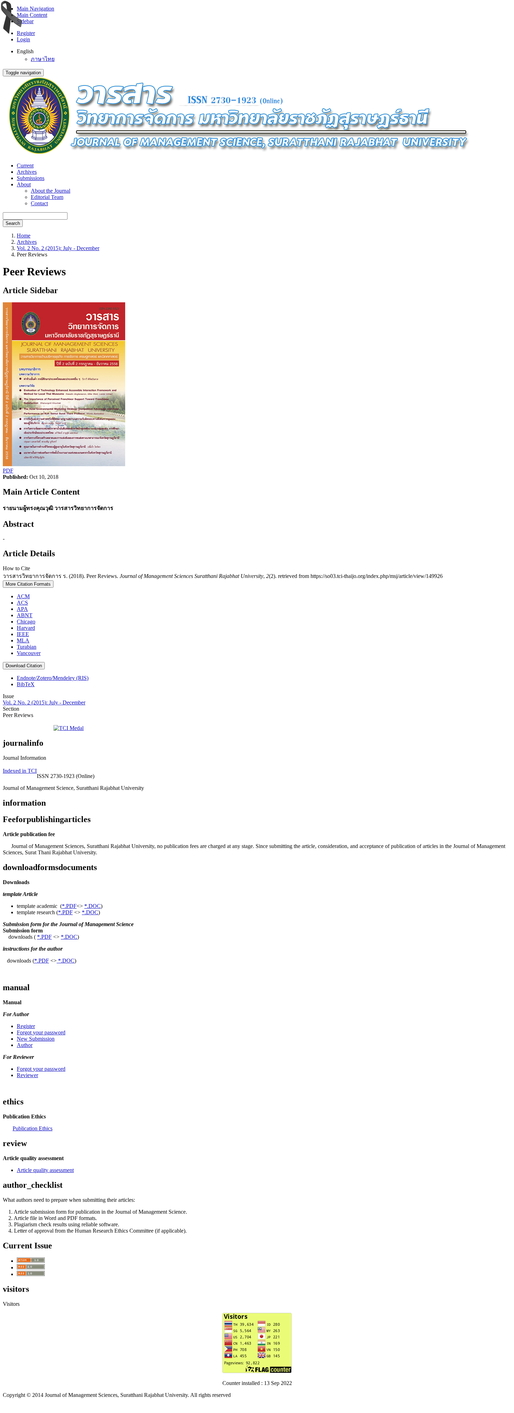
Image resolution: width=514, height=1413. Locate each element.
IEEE (23, 634)
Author (25, 1045)
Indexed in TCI (20, 771)
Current (25, 165)
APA (22, 609)
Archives (27, 172)
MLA (23, 640)
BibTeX (26, 684)
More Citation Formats (28, 584)
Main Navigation (35, 9)
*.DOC (92, 906)
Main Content (32, 15)
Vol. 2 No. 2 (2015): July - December (58, 248)
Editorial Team (47, 197)
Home (23, 236)
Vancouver (29, 653)
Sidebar (25, 21)
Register (26, 33)
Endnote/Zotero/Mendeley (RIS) (52, 678)
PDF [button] (8, 471)
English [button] (25, 51)
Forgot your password (41, 1032)
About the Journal (50, 191)
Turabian (26, 647)
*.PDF (69, 906)
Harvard (26, 628)
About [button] (24, 184)
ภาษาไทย (43, 59)
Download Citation (24, 665)
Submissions (30, 178)
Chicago (26, 622)
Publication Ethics (32, 1128)
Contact (39, 203)
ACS (22, 603)
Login (23, 39)
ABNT (25, 615)
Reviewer (27, 1075)
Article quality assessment (45, 1170)
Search (13, 223)
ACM (23, 596)
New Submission (36, 1039)
